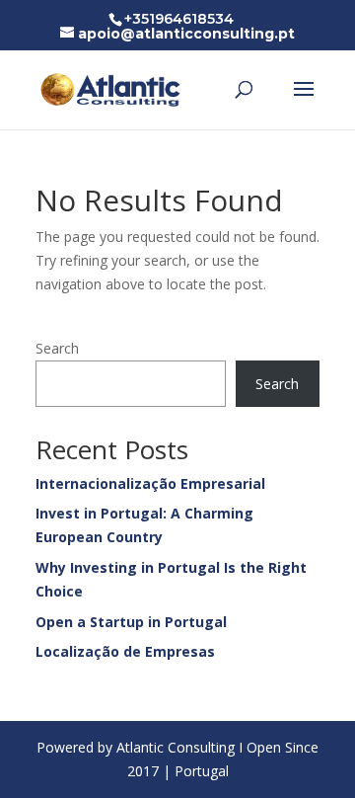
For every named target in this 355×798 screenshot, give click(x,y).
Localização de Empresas (125, 651)
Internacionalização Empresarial (150, 483)
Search (57, 348)
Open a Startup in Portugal (131, 621)
